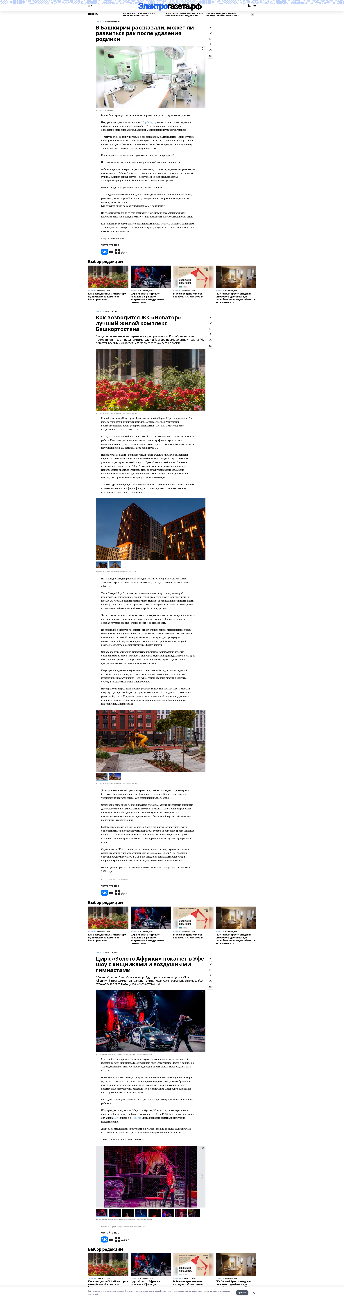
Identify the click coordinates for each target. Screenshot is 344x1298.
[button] (202, 529)
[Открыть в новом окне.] (107, 252)
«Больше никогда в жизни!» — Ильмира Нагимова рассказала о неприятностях (222, 14)
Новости (100, 21)
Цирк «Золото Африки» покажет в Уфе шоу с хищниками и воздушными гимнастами (184, 14)
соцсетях (136, 1117)
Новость (93, 13)
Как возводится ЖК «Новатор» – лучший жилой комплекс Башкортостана (139, 14)
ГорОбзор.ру (149, 122)
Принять (242, 1292)
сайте (116, 1117)
